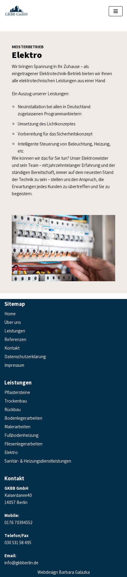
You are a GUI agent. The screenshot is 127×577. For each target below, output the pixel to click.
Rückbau (12, 409)
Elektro (11, 452)
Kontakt (11, 348)
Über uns (12, 322)
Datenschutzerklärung (25, 356)
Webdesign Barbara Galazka (64, 572)
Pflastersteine (17, 392)
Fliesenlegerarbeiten (23, 444)
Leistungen (14, 331)
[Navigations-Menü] (116, 11)
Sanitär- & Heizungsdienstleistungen (37, 461)
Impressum (14, 365)
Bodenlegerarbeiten (23, 418)
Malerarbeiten (17, 426)
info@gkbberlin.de (21, 562)
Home (10, 313)
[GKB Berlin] (16, 11)
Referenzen (15, 339)
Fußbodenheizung (21, 435)
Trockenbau (15, 401)
